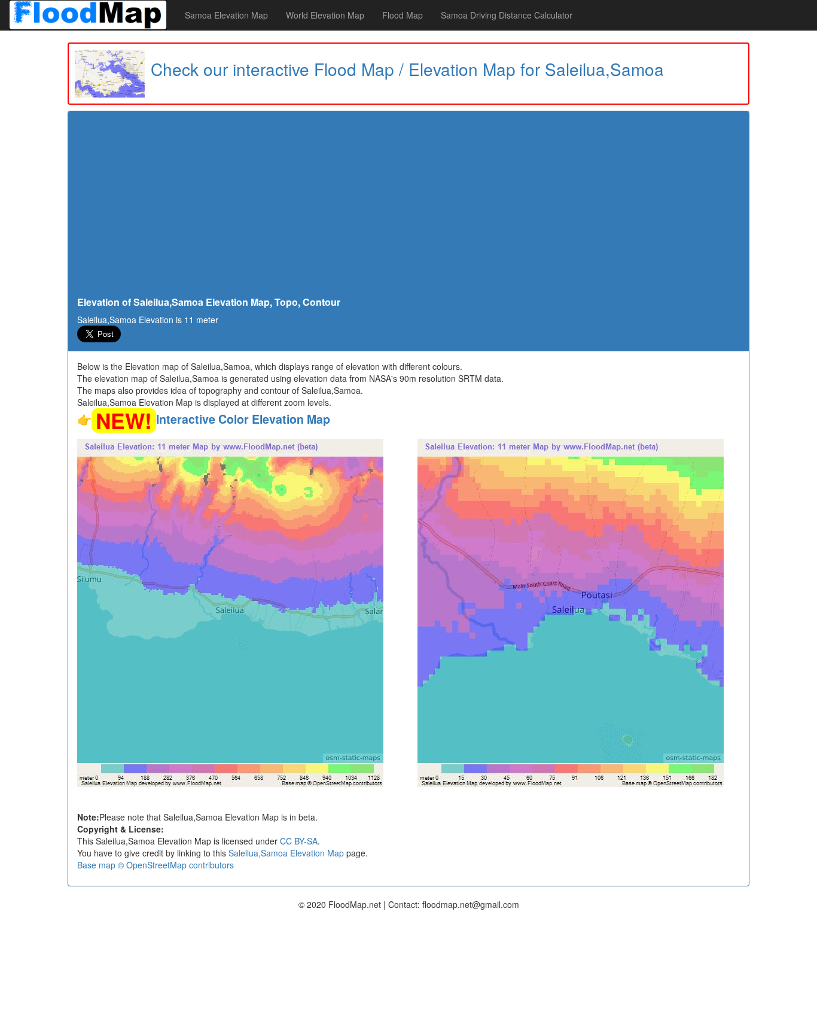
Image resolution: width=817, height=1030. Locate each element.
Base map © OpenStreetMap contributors (155, 865)
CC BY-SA (299, 841)
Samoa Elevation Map (226, 15)
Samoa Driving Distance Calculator (506, 15)
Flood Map (402, 15)
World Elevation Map (325, 15)
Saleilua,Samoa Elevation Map (286, 853)
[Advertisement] (408, 207)
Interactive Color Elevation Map (243, 419)
